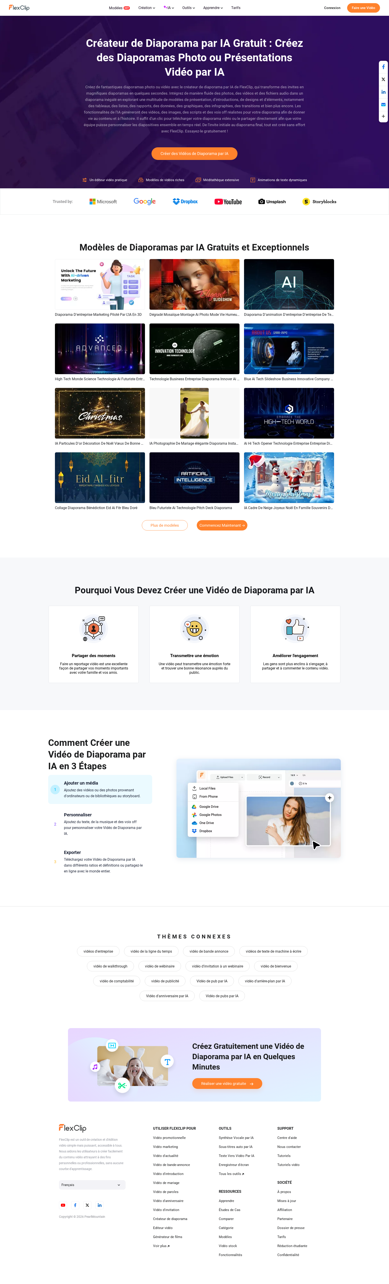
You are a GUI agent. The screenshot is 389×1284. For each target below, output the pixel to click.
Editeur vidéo (163, 1228)
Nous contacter (289, 1147)
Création (145, 8)
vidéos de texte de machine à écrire (273, 951)
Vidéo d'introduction (168, 1174)
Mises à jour (286, 1201)
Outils (187, 8)
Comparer (226, 1219)
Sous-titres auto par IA (236, 1147)
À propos (284, 1192)
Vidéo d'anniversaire (168, 1201)
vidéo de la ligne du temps (151, 951)
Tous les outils (230, 1174)
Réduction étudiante (292, 1246)
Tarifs (235, 8)
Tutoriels (284, 1156)
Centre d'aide (287, 1138)
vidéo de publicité (165, 981)
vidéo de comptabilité (117, 981)
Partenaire (285, 1219)
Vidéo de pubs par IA (222, 996)
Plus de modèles (165, 525)
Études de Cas (229, 1210)
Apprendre (211, 8)
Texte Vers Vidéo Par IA (236, 1156)
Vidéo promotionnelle (169, 1138)
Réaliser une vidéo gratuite (223, 1083)
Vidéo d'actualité (165, 1156)
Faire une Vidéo (363, 8)
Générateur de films (167, 1237)
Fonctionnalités (230, 1255)
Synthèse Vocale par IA (236, 1138)
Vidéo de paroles (166, 1192)
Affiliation (284, 1210)
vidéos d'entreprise (98, 951)
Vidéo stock (228, 1246)
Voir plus (160, 1246)
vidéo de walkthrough (110, 966)
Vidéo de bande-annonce (171, 1165)
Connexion (332, 8)
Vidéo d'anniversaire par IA (167, 996)
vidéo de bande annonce (209, 951)
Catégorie (226, 1228)
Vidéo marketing (165, 1147)
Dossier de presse (291, 1228)
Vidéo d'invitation (166, 1210)
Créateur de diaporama (170, 1219)
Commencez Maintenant (220, 525)
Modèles (115, 8)
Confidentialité (288, 1255)
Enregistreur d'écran (234, 1165)
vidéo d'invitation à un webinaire (217, 966)
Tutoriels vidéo (288, 1165)
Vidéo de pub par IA (212, 981)
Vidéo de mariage (166, 1183)
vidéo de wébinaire (159, 966)
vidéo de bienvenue (276, 966)
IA (169, 8)
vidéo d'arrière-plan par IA (265, 981)
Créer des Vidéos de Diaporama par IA (194, 153)
